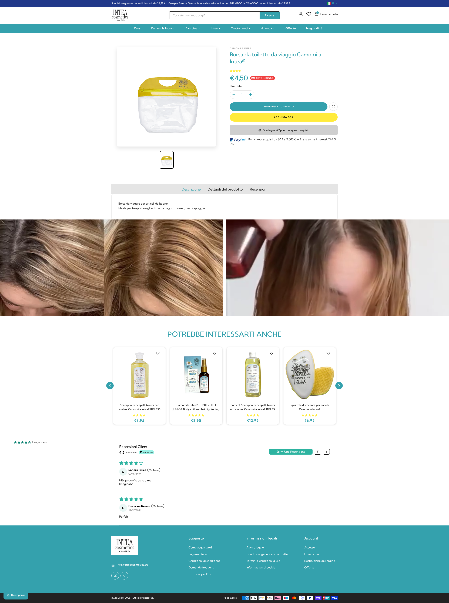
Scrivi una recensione (290, 451)
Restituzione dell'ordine (319, 560)
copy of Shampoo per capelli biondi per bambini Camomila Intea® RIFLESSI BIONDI (196, 407)
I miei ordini (312, 554)
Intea (214, 28)
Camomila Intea (161, 28)
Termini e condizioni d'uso (263, 560)
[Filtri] (317, 452)
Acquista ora (283, 117)
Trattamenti (239, 28)
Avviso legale (255, 547)
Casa (137, 28)
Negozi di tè (314, 28)
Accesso (309, 547)
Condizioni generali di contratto (267, 554)
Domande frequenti (201, 567)
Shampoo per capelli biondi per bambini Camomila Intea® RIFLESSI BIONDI (309, 407)
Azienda (266, 28)
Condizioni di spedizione (204, 560)
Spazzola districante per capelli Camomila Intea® (253, 407)
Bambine (191, 28)
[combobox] (332, 3)
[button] (110, 385)
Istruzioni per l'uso (200, 574)
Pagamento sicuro (200, 554)
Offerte (291, 28)
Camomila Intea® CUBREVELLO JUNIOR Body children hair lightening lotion (139, 407)
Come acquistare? (200, 547)
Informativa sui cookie (260, 567)
